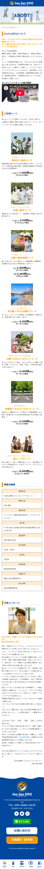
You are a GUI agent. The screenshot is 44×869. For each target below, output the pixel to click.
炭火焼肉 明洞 (24, 737)
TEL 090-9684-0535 (22, 805)
